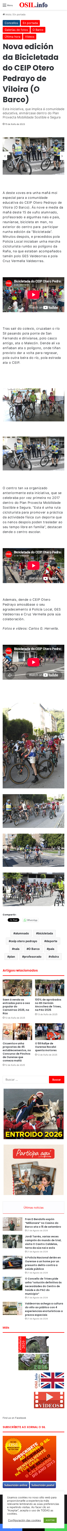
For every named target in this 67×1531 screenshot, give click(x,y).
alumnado (22, 933)
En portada (19, 14)
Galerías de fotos (16, 30)
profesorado (32, 956)
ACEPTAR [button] (50, 1520)
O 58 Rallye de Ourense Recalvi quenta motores (46, 1047)
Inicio (8, 14)
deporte (51, 941)
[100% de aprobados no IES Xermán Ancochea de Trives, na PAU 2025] (49, 987)
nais (16, 949)
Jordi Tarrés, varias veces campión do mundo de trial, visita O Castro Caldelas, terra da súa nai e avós (43, 1242)
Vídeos (29, 36)
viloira (54, 956)
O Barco (38, 30)
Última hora (12, 36)
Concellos (11, 23)
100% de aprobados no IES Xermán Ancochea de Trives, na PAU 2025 (48, 1005)
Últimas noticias (34, 1207)
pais (51, 949)
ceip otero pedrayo (24, 941)
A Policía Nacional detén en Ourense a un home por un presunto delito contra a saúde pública (43, 1263)
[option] (33, 156)
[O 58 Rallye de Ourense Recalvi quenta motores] (49, 1031)
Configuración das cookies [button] (24, 1520)
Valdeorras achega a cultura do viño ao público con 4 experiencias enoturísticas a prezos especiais (44, 1309)
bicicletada (45, 933)
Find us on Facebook (14, 1417)
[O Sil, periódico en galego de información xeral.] (33, 5)
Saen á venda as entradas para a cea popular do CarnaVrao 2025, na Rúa (16, 1006)
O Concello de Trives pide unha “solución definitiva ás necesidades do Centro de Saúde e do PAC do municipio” (43, 1286)
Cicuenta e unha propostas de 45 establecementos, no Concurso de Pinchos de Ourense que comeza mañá (17, 1052)
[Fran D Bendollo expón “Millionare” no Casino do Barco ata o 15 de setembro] (12, 1224)
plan (12, 956)
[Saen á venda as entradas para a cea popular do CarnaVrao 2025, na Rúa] (17, 987)
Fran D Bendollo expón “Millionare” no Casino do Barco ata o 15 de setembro (43, 1223)
